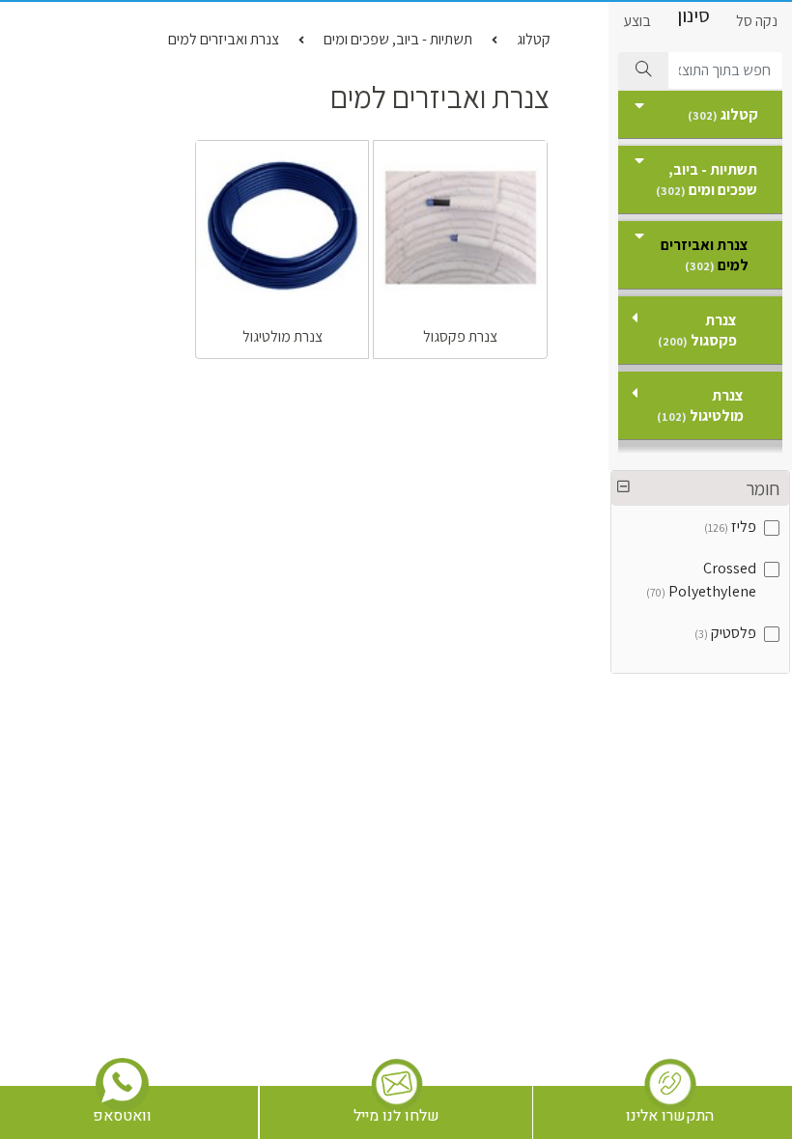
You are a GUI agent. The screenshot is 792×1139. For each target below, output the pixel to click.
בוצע (637, 21)
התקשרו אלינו (670, 1115)
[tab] (700, 488)
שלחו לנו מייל (396, 1115)
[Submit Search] (643, 70)
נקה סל (757, 21)
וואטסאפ (122, 1115)
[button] (700, 488)
